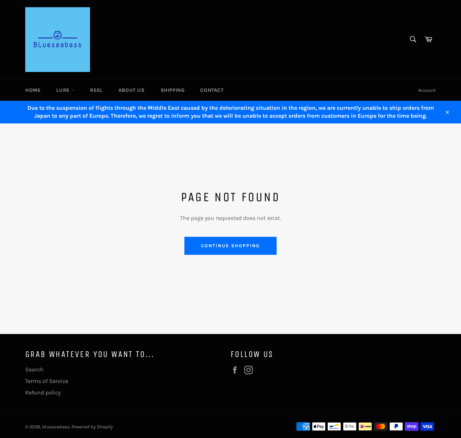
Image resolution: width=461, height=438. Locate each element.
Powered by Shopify (92, 426)
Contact (211, 90)
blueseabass (56, 426)
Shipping (173, 90)
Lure (63, 90)
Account (427, 90)
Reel (96, 90)
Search (34, 369)
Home (32, 90)
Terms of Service (46, 381)
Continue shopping (230, 245)
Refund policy (43, 392)
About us (131, 90)
